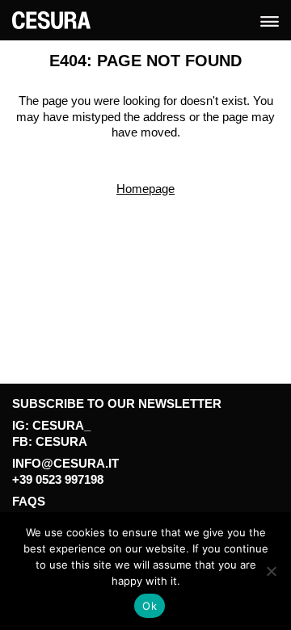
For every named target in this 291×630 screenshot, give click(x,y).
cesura (61, 441)
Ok (149, 605)
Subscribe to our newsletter (116, 403)
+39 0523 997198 (57, 479)
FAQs (28, 501)
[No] (271, 571)
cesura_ (61, 425)
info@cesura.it (65, 463)
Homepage (145, 188)
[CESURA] (51, 19)
